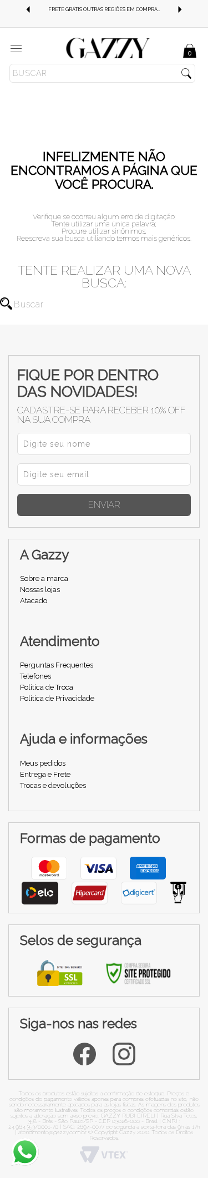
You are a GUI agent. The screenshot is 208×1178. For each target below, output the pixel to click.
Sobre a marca (44, 578)
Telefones (35, 676)
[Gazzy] (107, 47)
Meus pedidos (42, 763)
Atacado (33, 600)
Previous (28, 9)
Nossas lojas (40, 589)
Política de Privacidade (57, 698)
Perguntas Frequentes (56, 665)
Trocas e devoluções (53, 785)
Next (180, 9)
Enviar (104, 504)
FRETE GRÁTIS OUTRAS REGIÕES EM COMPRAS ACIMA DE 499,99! (112, 9)
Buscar (6, 303)
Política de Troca (46, 687)
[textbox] (102, 73)
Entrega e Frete (45, 774)
